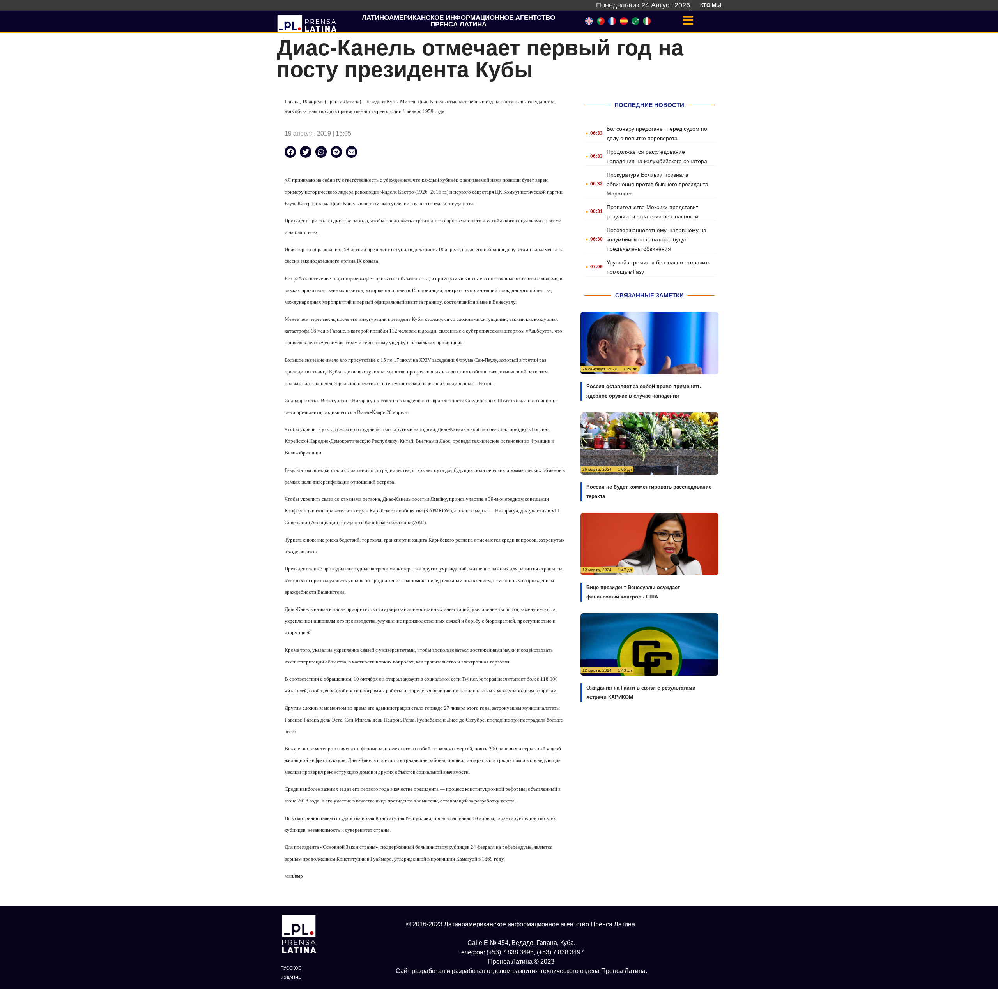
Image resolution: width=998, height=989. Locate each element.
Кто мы (710, 5)
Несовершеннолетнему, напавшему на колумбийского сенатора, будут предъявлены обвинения (656, 239)
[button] (290, 151)
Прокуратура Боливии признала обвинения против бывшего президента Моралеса (657, 184)
